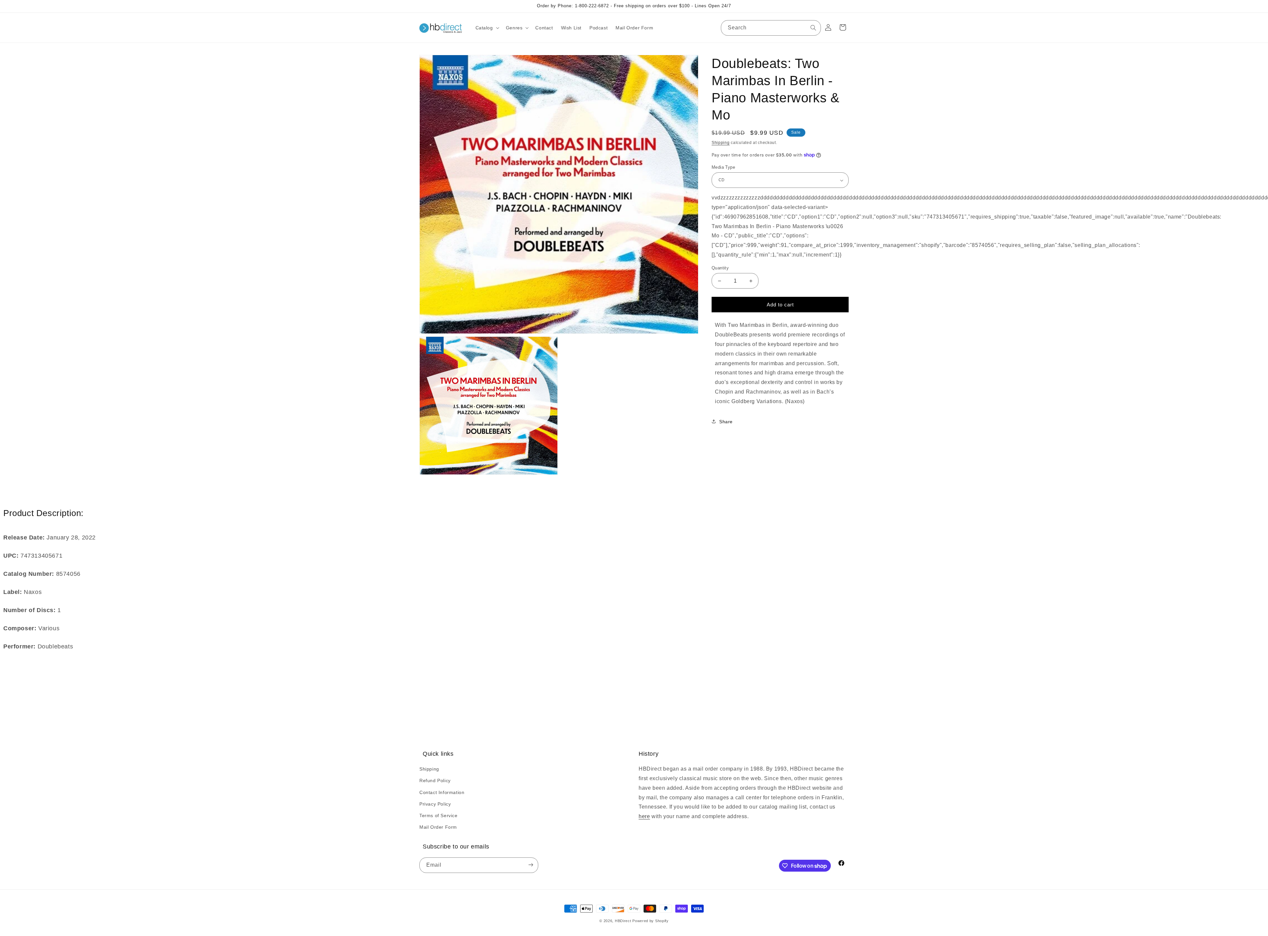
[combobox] (771, 27)
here (644, 816)
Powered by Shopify (650, 921)
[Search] (813, 27)
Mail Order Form (438, 827)
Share (726, 421)
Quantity (720, 267)
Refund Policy (435, 780)
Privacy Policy (435, 804)
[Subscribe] (530, 865)
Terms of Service (438, 815)
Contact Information (441, 792)
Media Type (723, 167)
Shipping (721, 142)
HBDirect (623, 921)
